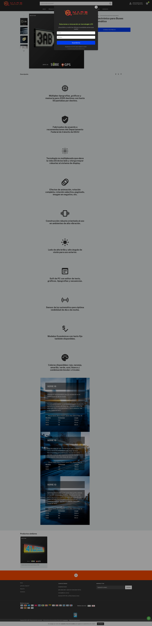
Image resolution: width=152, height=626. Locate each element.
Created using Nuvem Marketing (76, 48)
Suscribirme (76, 43)
